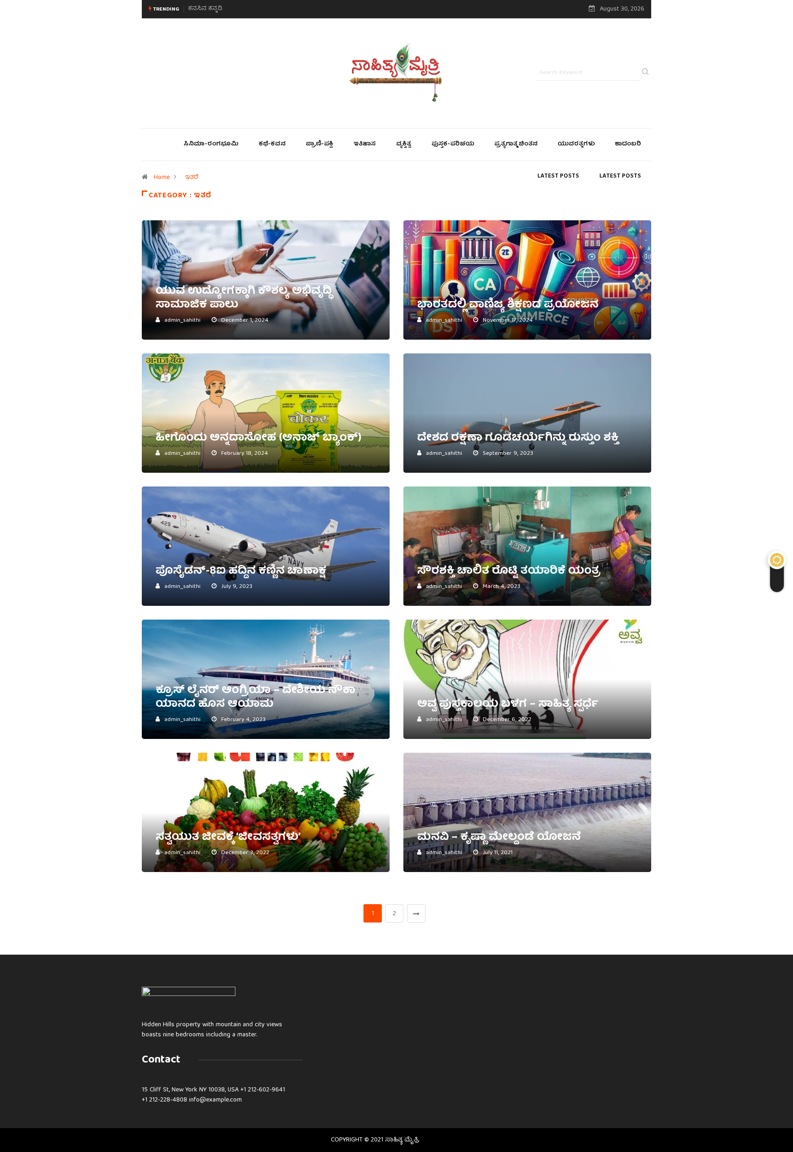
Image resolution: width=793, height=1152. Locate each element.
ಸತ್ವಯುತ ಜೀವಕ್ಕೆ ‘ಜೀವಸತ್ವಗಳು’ (228, 837)
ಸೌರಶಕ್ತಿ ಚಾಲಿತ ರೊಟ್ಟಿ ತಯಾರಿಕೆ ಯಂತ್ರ (509, 571)
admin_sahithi (182, 320)
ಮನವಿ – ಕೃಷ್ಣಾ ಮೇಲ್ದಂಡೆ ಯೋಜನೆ (499, 837)
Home (162, 177)
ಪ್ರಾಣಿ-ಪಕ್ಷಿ (319, 144)
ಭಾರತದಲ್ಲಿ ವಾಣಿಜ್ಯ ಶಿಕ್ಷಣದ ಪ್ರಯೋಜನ (507, 305)
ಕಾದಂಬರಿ (628, 144)
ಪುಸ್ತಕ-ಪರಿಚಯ (452, 144)
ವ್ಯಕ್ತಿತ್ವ (403, 144)
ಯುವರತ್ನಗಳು (576, 144)
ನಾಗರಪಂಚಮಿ (206, 9)
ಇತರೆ (191, 177)
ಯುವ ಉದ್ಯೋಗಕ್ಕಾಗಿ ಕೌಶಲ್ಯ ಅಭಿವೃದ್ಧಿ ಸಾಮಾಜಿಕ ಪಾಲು (244, 298)
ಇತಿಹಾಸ (364, 144)
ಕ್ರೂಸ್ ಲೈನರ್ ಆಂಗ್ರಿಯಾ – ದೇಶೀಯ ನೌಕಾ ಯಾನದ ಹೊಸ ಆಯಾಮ (255, 697)
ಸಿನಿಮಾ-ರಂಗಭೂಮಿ (211, 144)
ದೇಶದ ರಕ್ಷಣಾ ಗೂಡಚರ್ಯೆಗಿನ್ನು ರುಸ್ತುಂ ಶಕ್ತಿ (518, 438)
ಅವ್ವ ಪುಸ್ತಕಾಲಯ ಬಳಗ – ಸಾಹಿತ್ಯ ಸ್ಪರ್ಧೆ (507, 704)
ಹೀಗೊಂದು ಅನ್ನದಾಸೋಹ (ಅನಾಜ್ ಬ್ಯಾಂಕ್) (259, 438)
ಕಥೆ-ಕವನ (272, 144)
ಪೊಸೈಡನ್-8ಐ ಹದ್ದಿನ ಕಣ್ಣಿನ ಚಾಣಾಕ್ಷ (241, 571)
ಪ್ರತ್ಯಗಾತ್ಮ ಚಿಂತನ (515, 144)
